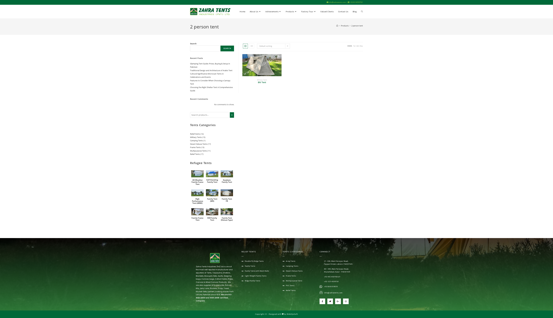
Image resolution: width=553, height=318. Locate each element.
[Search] (232, 115)
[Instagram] (346, 301)
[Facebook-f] (322, 301)
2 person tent (357, 25)
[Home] (337, 25)
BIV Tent (262, 82)
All (361, 46)
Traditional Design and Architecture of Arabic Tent (211, 70)
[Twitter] (330, 301)
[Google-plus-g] (338, 301)
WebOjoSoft (292, 314)
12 (354, 46)
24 (358, 46)
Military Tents (262, 80)
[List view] (251, 46)
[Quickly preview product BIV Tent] (280, 59)
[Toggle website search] (362, 11)
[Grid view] (245, 46)
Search (193, 43)
